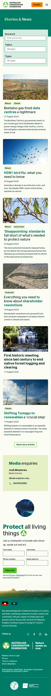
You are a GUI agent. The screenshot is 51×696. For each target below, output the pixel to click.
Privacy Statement (17, 575)
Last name (30, 550)
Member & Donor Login (11, 656)
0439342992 (20, 483)
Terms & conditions (9, 661)
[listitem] (25, 105)
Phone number (9, 559)
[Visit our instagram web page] (40, 634)
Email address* (32, 559)
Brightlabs (12, 664)
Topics (8, 45)
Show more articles (25, 445)
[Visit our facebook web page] (34, 634)
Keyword (10, 34)
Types (8, 56)
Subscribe (10, 570)
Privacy (5, 658)
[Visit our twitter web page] (28, 634)
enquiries (23, 463)
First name (7, 550)
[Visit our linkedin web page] (46, 634)
